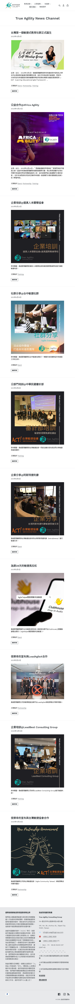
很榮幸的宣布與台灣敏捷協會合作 (30, 818)
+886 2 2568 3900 (50, 941)
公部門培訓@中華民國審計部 (27, 384)
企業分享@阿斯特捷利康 (25, 475)
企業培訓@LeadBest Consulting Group (34, 727)
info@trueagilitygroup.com (53, 932)
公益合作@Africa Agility (25, 104)
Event (20, 86)
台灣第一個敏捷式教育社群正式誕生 (31, 32)
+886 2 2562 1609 (49, 936)
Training (35, 86)
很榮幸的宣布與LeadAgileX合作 (29, 656)
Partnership (27, 86)
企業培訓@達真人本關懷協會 (27, 202)
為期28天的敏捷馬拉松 (24, 565)
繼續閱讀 (14, 91)
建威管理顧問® (65, 999)
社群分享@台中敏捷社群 (25, 293)
